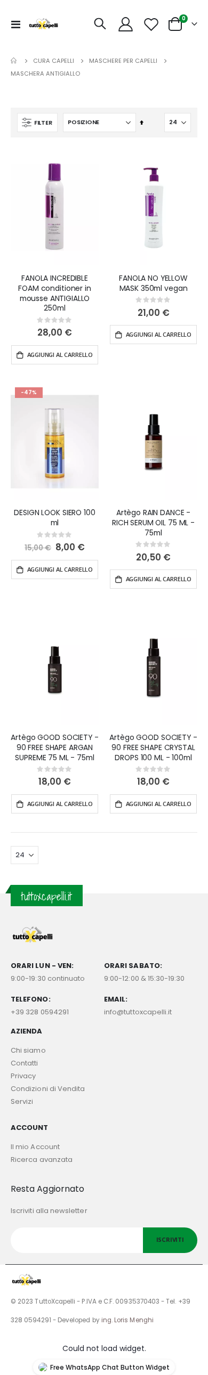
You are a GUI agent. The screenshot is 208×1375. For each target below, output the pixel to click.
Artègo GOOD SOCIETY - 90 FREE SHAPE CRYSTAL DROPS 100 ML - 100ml (153, 747)
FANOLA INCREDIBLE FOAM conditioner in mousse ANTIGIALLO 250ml (54, 293)
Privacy (23, 1076)
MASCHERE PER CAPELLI (123, 61)
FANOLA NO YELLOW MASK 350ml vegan (153, 283)
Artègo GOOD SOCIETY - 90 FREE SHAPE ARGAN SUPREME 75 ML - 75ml (54, 747)
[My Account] (126, 24)
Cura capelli (53, 61)
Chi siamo (28, 1050)
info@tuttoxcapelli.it (138, 1012)
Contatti (24, 1063)
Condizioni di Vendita (48, 1089)
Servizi (22, 1101)
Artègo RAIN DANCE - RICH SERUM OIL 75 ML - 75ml (153, 523)
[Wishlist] (151, 24)
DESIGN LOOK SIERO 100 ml (54, 518)
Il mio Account (35, 1147)
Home (14, 60)
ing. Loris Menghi (127, 1320)
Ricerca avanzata (42, 1159)
